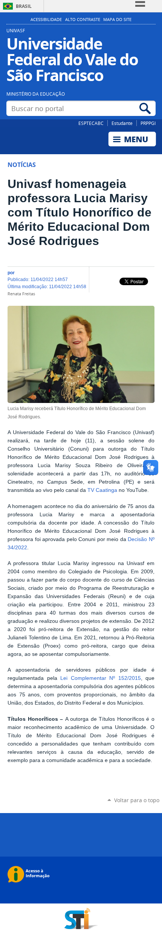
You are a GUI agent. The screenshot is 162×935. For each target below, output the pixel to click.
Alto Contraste (82, 19)
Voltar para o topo (136, 800)
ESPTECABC (91, 123)
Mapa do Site (117, 19)
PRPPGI (148, 123)
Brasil (24, 6)
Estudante (122, 123)
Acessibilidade (46, 19)
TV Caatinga (102, 490)
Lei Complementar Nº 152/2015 (100, 678)
